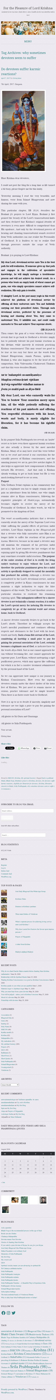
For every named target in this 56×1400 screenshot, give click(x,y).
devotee (20, 1340)
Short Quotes (5, 1058)
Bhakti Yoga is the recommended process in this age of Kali (21, 1230)
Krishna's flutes (20, 899)
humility (47, 1347)
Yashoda (35, 1377)
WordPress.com (7, 1392)
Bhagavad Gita (6, 1018)
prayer (46, 1357)
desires (13, 1341)
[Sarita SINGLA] (33, 1200)
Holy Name (5, 1026)
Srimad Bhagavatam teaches (10, 1289)
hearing (3, 1023)
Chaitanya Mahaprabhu (9, 1236)
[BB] (24, 1200)
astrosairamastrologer (8, 1099)
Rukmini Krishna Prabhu (31, 1360)
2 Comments (5, 789)
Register (4, 865)
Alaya (3, 1111)
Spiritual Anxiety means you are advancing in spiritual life (20, 1265)
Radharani (4, 1052)
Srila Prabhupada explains (10, 1277)
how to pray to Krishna (33, 1347)
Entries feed (5, 871)
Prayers (3, 1047)
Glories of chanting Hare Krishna (12, 1242)
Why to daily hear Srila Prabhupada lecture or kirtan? (19, 1297)
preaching (6, 1360)
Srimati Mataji (8, 1373)
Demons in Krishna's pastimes (25, 906)
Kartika (29, 1351)
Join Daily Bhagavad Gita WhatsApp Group (30, 891)
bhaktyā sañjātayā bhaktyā (24, 952)
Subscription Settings (8, 1291)
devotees (38, 781)
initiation (5, 1351)
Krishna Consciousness (30, 1354)
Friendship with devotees (9, 1000)
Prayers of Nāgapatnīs (22, 936)
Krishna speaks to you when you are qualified (16, 985)
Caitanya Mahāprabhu (39, 1337)
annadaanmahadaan (7, 1102)
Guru (3, 1020)
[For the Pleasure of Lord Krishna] (28, 28)
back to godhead (47, 778)
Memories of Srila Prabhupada (11, 1254)
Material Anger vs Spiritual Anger (12, 988)
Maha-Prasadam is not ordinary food (13, 1251)
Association (5, 1015)
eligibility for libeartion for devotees (25, 783)
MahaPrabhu (18, 1357)
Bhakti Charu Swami (15, 1334)
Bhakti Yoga (10, 781)
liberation (48, 783)
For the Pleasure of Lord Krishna (28, 8)
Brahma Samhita (20, 1337)
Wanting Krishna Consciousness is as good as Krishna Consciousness (25, 980)
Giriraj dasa (17, 78)
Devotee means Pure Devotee (11, 1239)
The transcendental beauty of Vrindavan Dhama (17, 1294)
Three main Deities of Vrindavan (26, 914)
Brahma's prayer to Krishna (25, 781)
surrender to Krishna (25, 1373)
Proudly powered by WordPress (14, 1389)
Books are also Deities (8, 1233)
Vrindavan (4, 1070)
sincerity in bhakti (7, 786)
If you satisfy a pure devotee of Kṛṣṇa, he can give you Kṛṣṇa (22, 1245)
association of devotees (14, 1331)
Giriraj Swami (11, 1344)
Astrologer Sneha (7, 1114)
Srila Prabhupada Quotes (9, 1280)
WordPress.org (6, 876)
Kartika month (6, 1032)
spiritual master (20, 1363)
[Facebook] (3, 1313)
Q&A (3, 1050)
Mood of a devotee (7, 997)
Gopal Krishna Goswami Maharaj (30, 1344)
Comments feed (6, 874)
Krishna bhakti (7, 1354)
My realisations (6, 1041)
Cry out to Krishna (23, 1102)
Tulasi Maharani (15, 1117)
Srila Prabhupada (20, 786)
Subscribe (7, 818)
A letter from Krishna (22, 944)
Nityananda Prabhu (34, 1357)
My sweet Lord (6, 1259)
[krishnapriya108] (5, 1200)
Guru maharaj (7, 1347)
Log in (3, 868)
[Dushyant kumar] (42, 1200)
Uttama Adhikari (8, 1377)
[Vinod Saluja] (14, 1200)
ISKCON (11, 778)
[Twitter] (13, 1313)
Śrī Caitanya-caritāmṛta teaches (11, 1268)
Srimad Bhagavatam (8, 1064)
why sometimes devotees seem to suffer (40, 786)
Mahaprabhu (5, 1038)
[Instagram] (8, 1313)
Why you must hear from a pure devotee (14, 991)
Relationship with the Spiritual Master (14, 977)
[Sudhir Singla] (5, 1209)
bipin (3, 1108)
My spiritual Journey (28, 778)
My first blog (21, 1105)
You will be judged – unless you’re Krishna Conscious (19, 994)
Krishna (17, 778)
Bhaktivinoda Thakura (41, 1334)
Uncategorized (6, 1067)
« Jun (3, 1182)
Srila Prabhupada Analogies (10, 1274)
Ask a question (6, 1227)
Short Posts (5, 1055)
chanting (5, 1340)
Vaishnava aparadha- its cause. (28, 1099)
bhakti (3, 781)
